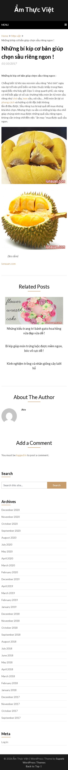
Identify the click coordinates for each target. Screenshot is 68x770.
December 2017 (10, 697)
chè (15, 98)
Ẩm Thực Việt (34, 9)
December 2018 (10, 613)
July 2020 (6, 544)
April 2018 (7, 669)
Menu (5, 24)
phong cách (8, 102)
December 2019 (10, 579)
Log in (4, 742)
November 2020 (10, 516)
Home (4, 35)
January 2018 (9, 690)
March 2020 (8, 565)
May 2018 (7, 662)
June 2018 (7, 655)
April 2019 (7, 586)
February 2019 (9, 599)
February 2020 (9, 572)
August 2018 (8, 641)
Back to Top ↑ (34, 766)
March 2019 (8, 593)
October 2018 (9, 627)
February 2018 (9, 683)
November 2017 (10, 703)
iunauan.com (8, 263)
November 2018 (10, 620)
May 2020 (7, 551)
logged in (21, 455)
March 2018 (8, 676)
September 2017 (10, 717)
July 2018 (6, 648)
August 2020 (8, 537)
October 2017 (9, 710)
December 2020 (10, 509)
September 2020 (10, 530)
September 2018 (10, 634)
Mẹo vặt (16, 35)
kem (25, 98)
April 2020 (7, 558)
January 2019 (9, 606)
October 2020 (9, 523)
